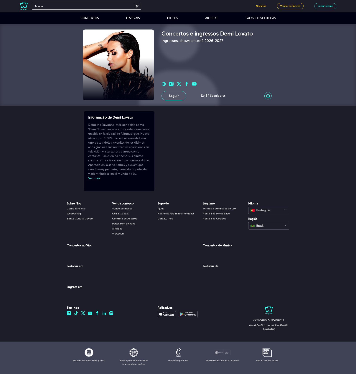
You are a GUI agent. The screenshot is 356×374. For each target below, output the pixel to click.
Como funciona (76, 208)
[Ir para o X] (179, 84)
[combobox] (268, 210)
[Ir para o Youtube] (194, 84)
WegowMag (74, 213)
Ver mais (94, 178)
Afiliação (117, 228)
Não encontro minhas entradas (176, 213)
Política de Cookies (214, 218)
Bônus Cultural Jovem (80, 218)
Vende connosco (122, 208)
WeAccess (118, 233)
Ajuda (161, 208)
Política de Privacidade (216, 213)
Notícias (261, 6)
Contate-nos (165, 218)
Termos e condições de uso (219, 208)
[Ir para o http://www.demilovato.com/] (163, 84)
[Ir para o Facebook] (186, 84)
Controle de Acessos (124, 218)
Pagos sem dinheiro (124, 223)
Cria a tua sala (120, 213)
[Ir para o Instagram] (171, 84)
